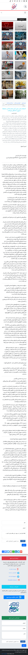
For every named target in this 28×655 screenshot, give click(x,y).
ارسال (24, 545)
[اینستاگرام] (22, 1)
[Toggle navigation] (25, 12)
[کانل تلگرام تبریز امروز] (14, 597)
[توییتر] (12, 1)
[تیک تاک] (10, 1)
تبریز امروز (24, 103)
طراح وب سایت (4, 654)
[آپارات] (26, 1)
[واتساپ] (17, 1)
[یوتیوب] (24, 1)
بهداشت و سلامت (10, 103)
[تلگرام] (19, 1)
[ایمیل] (15, 1)
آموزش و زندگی (17, 103)
